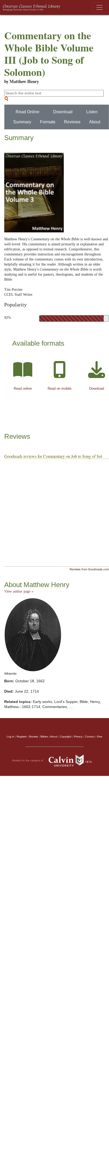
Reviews (72, 122)
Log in (10, 736)
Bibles (44, 736)
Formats (47, 122)
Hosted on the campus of (28, 760)
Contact (89, 736)
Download (62, 112)
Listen (92, 112)
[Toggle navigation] (99, 7)
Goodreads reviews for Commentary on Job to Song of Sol (53, 456)
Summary (22, 122)
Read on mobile (59, 388)
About (94, 122)
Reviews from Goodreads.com (89, 569)
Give (99, 736)
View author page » (18, 591)
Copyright (65, 736)
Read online (23, 388)
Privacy (78, 736)
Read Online (27, 112)
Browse (33, 736)
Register (22, 736)
